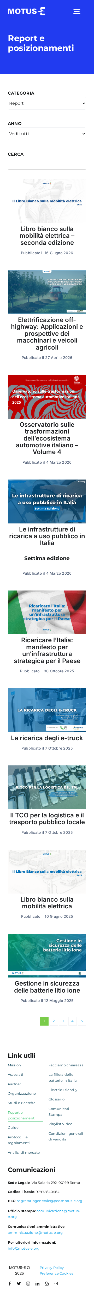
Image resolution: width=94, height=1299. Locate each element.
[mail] (56, 1283)
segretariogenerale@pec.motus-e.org (50, 1201)
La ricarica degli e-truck (47, 738)
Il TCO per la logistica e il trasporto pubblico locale (47, 818)
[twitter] (19, 1283)
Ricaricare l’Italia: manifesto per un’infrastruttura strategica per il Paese (47, 650)
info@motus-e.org (23, 1248)
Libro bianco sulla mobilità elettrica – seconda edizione (47, 235)
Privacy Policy (52, 1267)
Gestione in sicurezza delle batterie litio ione (47, 987)
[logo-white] (26, 9)
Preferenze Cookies (56, 1273)
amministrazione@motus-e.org (35, 1232)
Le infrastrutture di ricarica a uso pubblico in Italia (47, 544)
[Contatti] (47, 1283)
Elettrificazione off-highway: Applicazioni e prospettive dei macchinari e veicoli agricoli (47, 333)
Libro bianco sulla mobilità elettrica (47, 903)
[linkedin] (37, 1283)
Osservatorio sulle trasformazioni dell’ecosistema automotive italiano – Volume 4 (47, 438)
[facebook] (10, 1283)
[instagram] (28, 1283)
